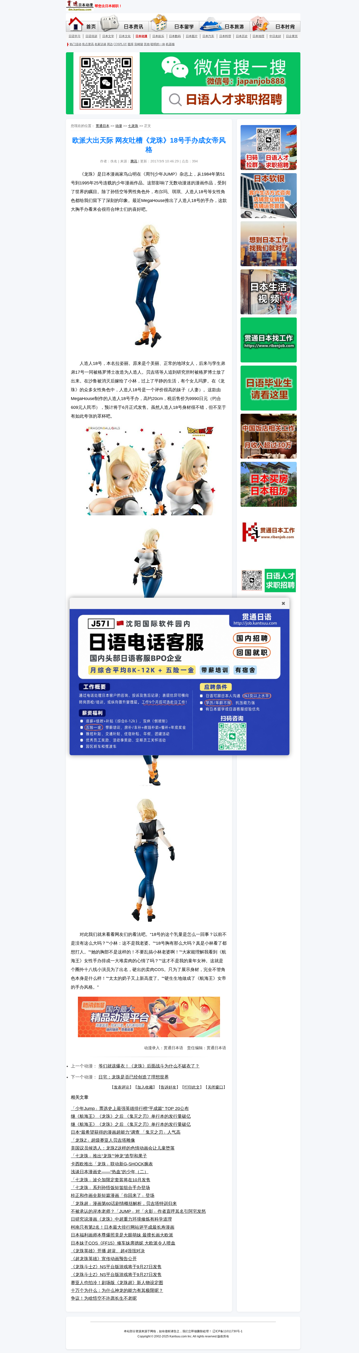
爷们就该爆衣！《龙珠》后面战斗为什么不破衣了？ (149, 1066)
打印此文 (192, 1087)
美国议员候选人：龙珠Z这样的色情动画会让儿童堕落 (123, 1148)
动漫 (118, 126)
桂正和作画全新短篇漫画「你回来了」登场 (112, 1195)
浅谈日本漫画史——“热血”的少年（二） (109, 1171)
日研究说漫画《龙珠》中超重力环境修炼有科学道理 (121, 1219)
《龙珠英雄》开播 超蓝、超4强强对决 (108, 1250)
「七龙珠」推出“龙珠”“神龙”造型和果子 (109, 1155)
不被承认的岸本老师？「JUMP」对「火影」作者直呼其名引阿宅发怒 (138, 1211)
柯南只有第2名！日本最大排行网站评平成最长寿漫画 (122, 1227)
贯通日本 (102, 126)
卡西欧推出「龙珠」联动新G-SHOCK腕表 (112, 1164)
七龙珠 (133, 126)
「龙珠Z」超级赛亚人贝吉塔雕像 (103, 1140)
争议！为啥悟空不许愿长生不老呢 (104, 1298)
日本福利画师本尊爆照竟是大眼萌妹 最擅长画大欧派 (122, 1235)
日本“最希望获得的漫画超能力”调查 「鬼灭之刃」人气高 (125, 1132)
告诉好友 (168, 1087)
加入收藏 (145, 1087)
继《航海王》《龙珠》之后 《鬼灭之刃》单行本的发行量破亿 (131, 1116)
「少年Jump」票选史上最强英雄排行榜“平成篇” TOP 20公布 (130, 1108)
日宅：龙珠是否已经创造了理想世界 (133, 1077)
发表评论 (121, 1087)
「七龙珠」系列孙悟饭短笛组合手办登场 (110, 1187)
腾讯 (133, 161)
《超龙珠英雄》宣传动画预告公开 (104, 1258)
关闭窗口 (215, 1087)
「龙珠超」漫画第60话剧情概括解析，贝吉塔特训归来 (124, 1203)
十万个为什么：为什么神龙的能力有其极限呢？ (117, 1290)
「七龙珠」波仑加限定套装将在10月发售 (110, 1179)
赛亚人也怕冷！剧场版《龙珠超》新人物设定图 (117, 1282)
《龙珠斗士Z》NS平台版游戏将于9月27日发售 (116, 1266)
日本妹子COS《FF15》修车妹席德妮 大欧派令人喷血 (123, 1243)
